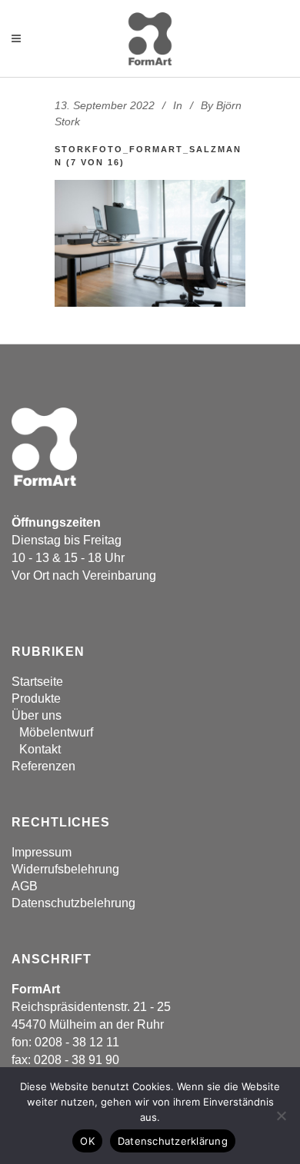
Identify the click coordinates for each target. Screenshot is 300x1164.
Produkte (36, 698)
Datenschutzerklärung (173, 1141)
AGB (25, 886)
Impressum (42, 852)
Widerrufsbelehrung (65, 869)
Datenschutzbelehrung (73, 903)
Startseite (37, 681)
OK (87, 1141)
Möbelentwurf (56, 732)
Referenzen (43, 766)
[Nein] (280, 1115)
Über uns (37, 715)
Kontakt (40, 749)
